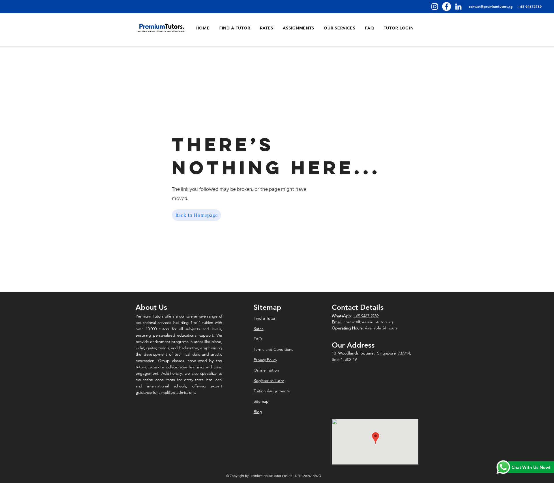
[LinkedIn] (458, 6)
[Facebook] (446, 6)
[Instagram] (434, 6)
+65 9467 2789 (366, 315)
